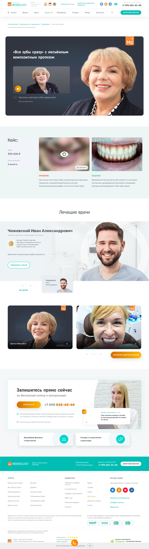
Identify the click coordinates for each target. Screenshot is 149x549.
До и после (91, 496)
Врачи (25, 13)
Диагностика (12, 505)
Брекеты (33, 487)
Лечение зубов (36, 492)
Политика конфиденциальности (67, 539)
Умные (87, 13)
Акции (49, 13)
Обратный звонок (131, 13)
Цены (36, 13)
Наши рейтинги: (62, 537)
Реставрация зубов (37, 501)
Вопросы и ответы (94, 501)
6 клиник (64, 4)
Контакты (100, 13)
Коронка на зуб (13, 501)
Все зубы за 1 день (14, 487)
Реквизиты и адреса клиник (72, 484)
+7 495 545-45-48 (131, 5)
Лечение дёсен (36, 505)
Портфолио (61, 13)
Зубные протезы (14, 496)
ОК (90, 546)
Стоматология (13, 24)
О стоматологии (71, 489)
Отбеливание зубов (37, 496)
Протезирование (14, 492)
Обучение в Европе (72, 502)
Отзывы (75, 13)
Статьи (90, 505)
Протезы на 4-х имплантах (30, 24)
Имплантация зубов (15, 483)
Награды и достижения (73, 494)
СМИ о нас (68, 498)
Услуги (13, 13)
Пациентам (70, 478)
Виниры (33, 483)
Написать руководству (86, 3)
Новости (68, 507)
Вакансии (81, 5)
